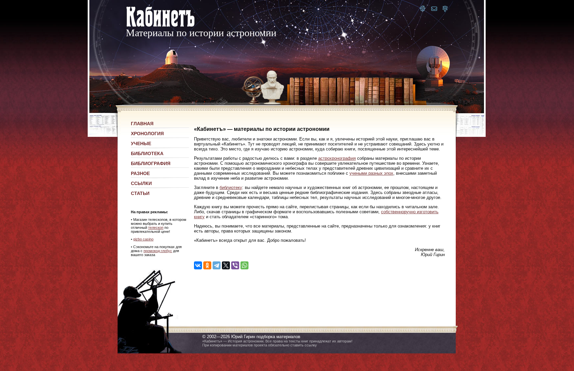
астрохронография (337, 158)
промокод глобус (158, 251)
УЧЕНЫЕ (141, 143)
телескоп (155, 228)
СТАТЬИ (140, 193)
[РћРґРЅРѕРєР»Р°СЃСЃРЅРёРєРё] (207, 265)
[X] (226, 265)
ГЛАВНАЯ (142, 123)
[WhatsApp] (244, 265)
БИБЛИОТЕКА (147, 153)
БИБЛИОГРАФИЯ (150, 163)
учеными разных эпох (371, 173)
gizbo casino (143, 239)
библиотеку (231, 187)
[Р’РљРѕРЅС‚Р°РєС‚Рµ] (198, 265)
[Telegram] (217, 265)
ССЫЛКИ (141, 183)
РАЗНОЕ (140, 173)
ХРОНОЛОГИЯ (147, 133)
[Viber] (235, 265)
